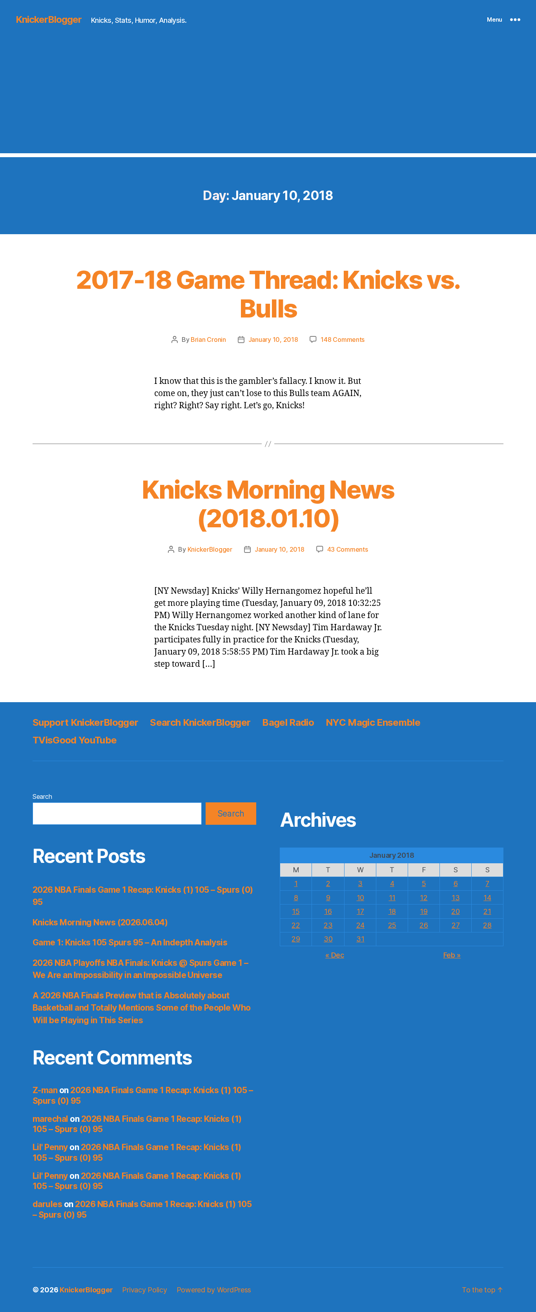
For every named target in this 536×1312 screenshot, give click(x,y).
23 (328, 925)
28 (487, 925)
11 (392, 898)
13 (455, 898)
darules (47, 1204)
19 (423, 911)
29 (296, 939)
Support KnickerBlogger (85, 722)
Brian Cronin (208, 339)
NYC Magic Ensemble (373, 722)
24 (360, 925)
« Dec (334, 955)
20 (455, 911)
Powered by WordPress (214, 1290)
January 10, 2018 (273, 339)
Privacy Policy (144, 1290)
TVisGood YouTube (75, 740)
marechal (50, 1119)
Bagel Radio (288, 722)
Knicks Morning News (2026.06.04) (100, 922)
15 (295, 911)
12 (423, 898)
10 (360, 898)
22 (296, 925)
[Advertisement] (268, 98)
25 (392, 925)
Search (42, 796)
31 (360, 939)
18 (392, 911)
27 (455, 925)
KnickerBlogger (49, 19)
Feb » (452, 955)
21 (487, 911)
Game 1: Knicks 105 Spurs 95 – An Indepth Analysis (130, 942)
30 (328, 939)
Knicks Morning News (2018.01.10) (268, 503)
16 (328, 911)
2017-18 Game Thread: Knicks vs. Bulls (268, 293)
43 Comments (347, 549)
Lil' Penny (50, 1147)
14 (487, 898)
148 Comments (343, 339)
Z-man (45, 1090)
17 (360, 911)
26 (423, 925)
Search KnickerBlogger (200, 722)
